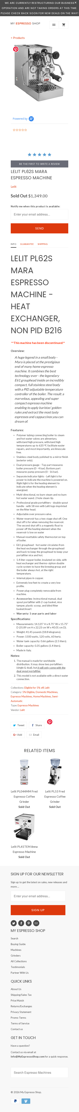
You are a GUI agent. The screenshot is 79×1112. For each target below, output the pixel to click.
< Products (18, 37)
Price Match (17, 1000)
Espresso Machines (21, 696)
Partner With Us (20, 972)
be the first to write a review (39, 164)
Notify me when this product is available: (35, 206)
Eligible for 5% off (34, 687)
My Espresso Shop (30, 1092)
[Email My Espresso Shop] (36, 923)
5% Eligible (28, 692)
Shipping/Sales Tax (21, 994)
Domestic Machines (47, 692)
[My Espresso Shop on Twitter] (14, 923)
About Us (16, 989)
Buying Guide (18, 944)
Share (38, 725)
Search (14, 938)
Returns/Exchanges (21, 1006)
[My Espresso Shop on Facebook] (21, 923)
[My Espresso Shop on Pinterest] (29, 923)
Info (13, 244)
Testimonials (18, 967)
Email (36, 734)
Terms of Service (20, 1023)
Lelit (13, 186)
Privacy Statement (21, 1011)
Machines (16, 949)
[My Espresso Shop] (26, 25)
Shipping (43, 244)
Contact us (17, 1029)
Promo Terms (18, 1017)
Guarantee (27, 244)
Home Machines (42, 696)
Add (19, 734)
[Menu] (53, 25)
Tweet (20, 725)
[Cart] (63, 25)
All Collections (19, 961)
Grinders (16, 955)
